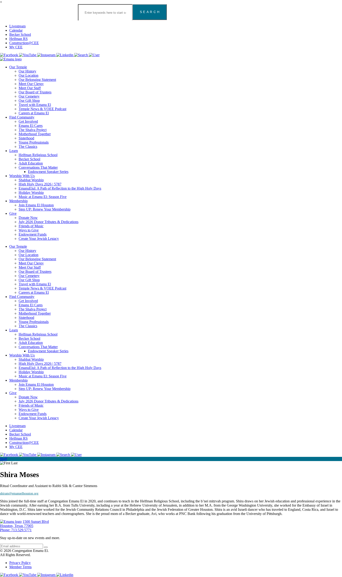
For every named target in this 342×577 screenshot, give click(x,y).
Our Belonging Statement (37, 80)
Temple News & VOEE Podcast (42, 109)
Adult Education (31, 163)
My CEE (16, 47)
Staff (3, 459)
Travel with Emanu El (35, 105)
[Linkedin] (65, 55)
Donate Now (28, 218)
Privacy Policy (20, 563)
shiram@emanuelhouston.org (19, 493)
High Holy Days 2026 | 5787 (40, 184)
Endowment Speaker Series (48, 172)
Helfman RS (18, 39)
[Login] (94, 55)
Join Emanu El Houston (36, 205)
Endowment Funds (33, 234)
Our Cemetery (29, 96)
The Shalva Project (33, 130)
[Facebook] (9, 55)
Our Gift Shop (29, 100)
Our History (27, 71)
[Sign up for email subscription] (46, 547)
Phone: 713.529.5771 (16, 530)
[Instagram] (46, 55)
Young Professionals (34, 142)
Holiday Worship (31, 193)
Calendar (16, 30)
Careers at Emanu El (34, 113)
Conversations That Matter (38, 167)
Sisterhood (26, 138)
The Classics (28, 146)
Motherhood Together (35, 134)
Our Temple (18, 67)
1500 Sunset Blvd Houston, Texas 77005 (24, 524)
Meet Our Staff (30, 88)
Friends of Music (31, 226)
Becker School (20, 34)
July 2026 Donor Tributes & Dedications (48, 222)
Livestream (17, 26)
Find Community (21, 117)
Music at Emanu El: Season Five (43, 197)
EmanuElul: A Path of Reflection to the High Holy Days (60, 188)
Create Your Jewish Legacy (39, 239)
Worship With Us (22, 176)
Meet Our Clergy (31, 84)
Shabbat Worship (31, 180)
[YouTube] (28, 55)
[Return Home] (11, 59)
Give (13, 213)
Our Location (28, 75)
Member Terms (20, 567)
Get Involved (28, 121)
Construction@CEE (24, 43)
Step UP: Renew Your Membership (44, 209)
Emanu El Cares (31, 126)
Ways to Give (29, 230)
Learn (13, 151)
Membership (18, 201)
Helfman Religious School (38, 155)
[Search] (81, 55)
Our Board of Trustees (35, 92)
